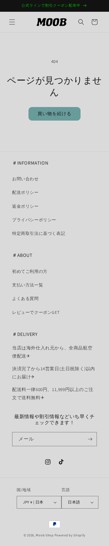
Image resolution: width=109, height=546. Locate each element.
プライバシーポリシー (34, 220)
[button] (12, 22)
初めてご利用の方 (30, 271)
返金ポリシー (25, 206)
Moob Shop (44, 535)
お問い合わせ (25, 178)
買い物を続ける (54, 113)
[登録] (90, 439)
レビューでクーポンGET (35, 312)
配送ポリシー (25, 192)
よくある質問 (25, 298)
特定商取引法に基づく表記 (38, 233)
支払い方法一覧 (27, 285)
